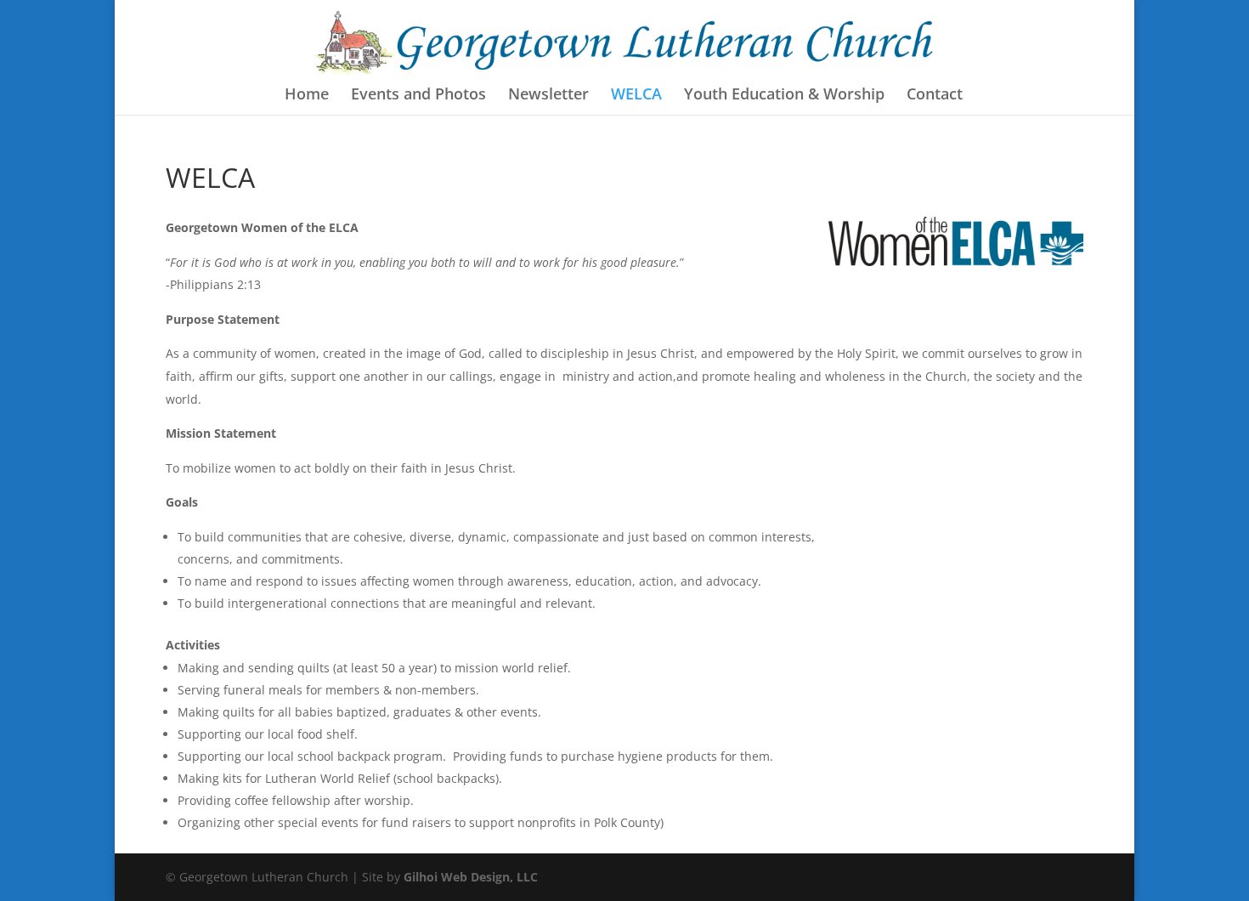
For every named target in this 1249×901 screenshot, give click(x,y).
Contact (935, 96)
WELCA (636, 96)
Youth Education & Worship (784, 96)
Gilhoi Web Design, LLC (471, 877)
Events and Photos (418, 96)
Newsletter (548, 96)
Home (307, 96)
